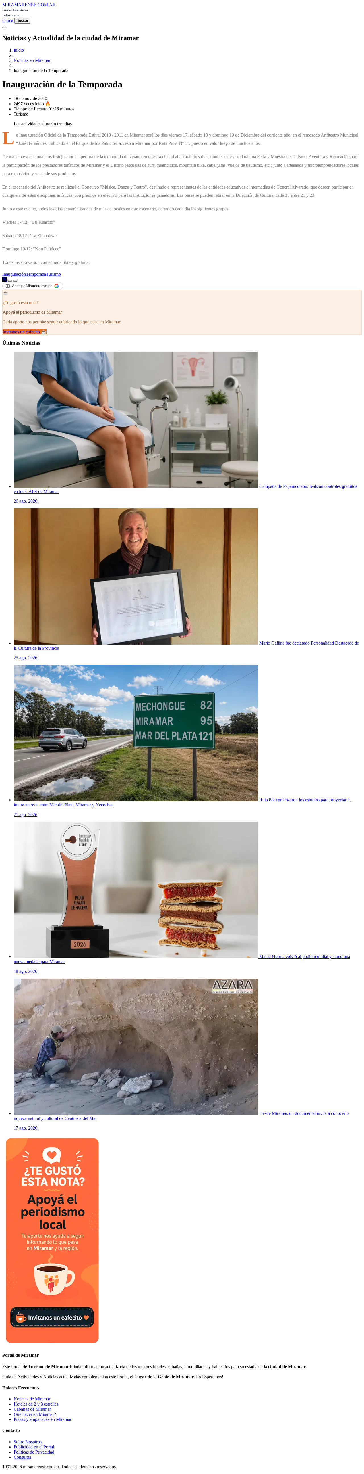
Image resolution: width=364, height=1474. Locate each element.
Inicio (19, 50)
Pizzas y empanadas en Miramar (42, 1419)
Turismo (53, 274)
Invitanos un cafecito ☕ (25, 331)
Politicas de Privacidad (34, 1452)
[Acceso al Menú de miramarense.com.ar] (4, 27)
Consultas (22, 1457)
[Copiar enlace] (9, 281)
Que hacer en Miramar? (35, 1414)
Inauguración (14, 274)
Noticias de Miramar (32, 1398)
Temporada (36, 274)
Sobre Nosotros (28, 1441)
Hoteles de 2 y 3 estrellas (36, 1404)
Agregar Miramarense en (32, 286)
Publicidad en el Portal (34, 1446)
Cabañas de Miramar (32, 1409)
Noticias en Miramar (32, 60)
